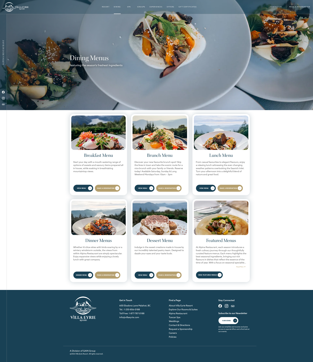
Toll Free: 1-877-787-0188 (131, 313)
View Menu (81, 188)
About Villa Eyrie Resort (181, 305)
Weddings (174, 321)
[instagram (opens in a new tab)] (226, 307)
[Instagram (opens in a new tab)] (3, 98)
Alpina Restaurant (178, 313)
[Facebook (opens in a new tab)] (3, 92)
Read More (240, 267)
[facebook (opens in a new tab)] (220, 307)
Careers (173, 333)
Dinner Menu (81, 275)
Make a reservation (105, 188)
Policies (172, 336)
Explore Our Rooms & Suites (183, 309)
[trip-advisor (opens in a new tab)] (233, 307)
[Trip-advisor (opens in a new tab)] (3, 104)
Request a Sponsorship (180, 329)
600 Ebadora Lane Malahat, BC (135, 305)
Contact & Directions (179, 325)
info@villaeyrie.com (129, 317)
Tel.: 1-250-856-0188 (129, 309)
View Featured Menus (207, 275)
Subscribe (226, 321)
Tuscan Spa (174, 317)
